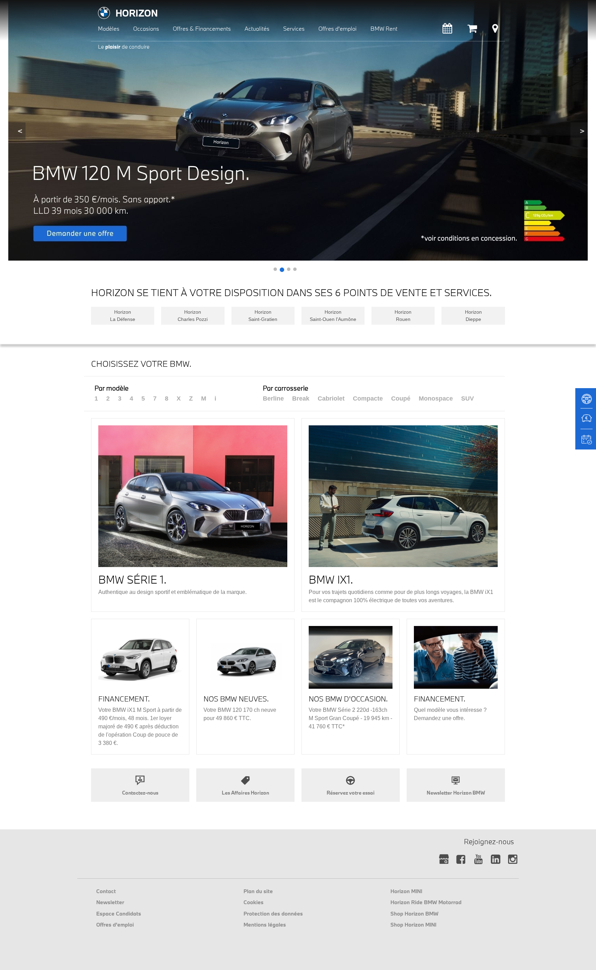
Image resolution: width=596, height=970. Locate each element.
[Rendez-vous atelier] (447, 30)
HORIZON (137, 13)
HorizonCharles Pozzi (193, 315)
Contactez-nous (140, 792)
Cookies (254, 902)
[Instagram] (513, 859)
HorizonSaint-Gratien (262, 315)
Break (300, 398)
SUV (467, 398)
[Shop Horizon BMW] (472, 30)
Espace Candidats (118, 913)
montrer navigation (96, 5)
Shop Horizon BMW (414, 913)
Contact (106, 891)
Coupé (400, 398)
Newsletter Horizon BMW (456, 792)
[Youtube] (478, 859)
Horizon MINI (406, 891)
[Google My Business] (444, 859)
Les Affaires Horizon (245, 792)
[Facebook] (461, 859)
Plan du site (258, 891)
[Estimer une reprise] (585, 422)
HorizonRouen (403, 315)
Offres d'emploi (115, 924)
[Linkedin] (495, 859)
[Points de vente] (495, 30)
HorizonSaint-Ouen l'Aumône (333, 315)
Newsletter (110, 902)
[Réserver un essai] (585, 401)
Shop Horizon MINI (413, 924)
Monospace (436, 398)
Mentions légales (265, 924)
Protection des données (273, 913)
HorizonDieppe (473, 315)
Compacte (368, 398)
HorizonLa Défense (122, 315)
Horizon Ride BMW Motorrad (425, 902)
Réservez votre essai (351, 792)
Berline (273, 398)
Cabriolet (331, 398)
